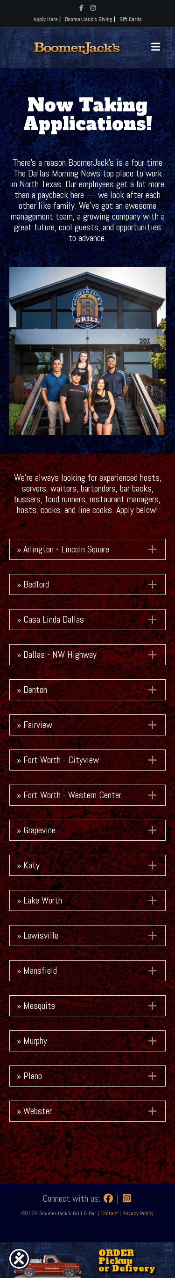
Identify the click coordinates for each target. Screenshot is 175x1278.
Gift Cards (130, 19)
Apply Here (46, 19)
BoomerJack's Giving (88, 19)
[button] (87, 549)
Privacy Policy (138, 1213)
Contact (109, 1213)
